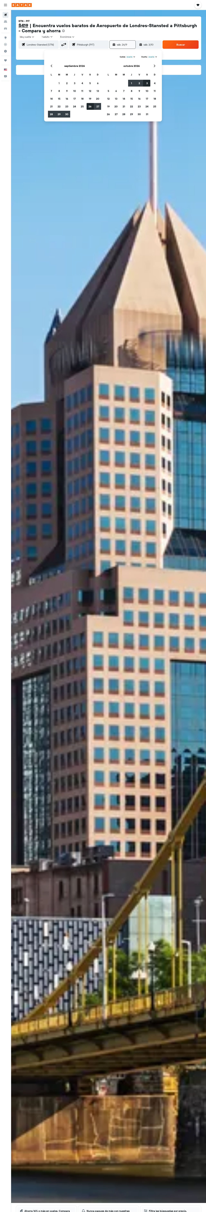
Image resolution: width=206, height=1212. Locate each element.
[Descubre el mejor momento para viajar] (5, 51)
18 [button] (82, 98)
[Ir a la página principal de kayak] (22, 5)
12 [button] (90, 91)
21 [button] (51, 106)
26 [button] (90, 106)
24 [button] (74, 106)
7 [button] (51, 91)
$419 (23, 25)
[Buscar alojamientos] (5, 21)
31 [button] (147, 114)
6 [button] (97, 83)
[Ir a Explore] (5, 37)
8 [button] (59, 91)
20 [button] (97, 98)
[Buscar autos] (5, 28)
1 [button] (59, 83)
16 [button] (67, 98)
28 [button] (51, 114)
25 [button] (82, 106)
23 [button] (66, 106)
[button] (5, 5)
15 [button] (59, 98)
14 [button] (51, 98)
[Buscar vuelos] (5, 15)
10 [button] (74, 91)
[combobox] (27, 36)
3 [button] (74, 83)
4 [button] (82, 83)
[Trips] (5, 60)
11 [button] (82, 91)
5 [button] (90, 83)
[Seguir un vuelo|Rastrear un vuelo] (5, 44)
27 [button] (97, 106)
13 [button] (98, 91)
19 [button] (90, 98)
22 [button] (59, 106)
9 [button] (67, 91)
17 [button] (74, 98)
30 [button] (66, 114)
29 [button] (59, 114)
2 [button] (67, 83)
